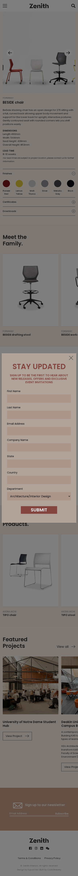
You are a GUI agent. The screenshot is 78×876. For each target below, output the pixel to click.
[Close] (71, 358)
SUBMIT (39, 510)
